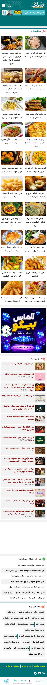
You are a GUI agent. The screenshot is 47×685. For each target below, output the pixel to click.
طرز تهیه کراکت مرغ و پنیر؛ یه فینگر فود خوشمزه (35, 195)
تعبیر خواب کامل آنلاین (34, 618)
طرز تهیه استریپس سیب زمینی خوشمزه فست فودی (11, 170)
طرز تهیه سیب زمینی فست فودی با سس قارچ (12, 116)
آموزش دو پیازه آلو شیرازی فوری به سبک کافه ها (35, 170)
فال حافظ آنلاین (37, 648)
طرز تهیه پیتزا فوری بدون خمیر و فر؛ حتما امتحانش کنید (11, 222)
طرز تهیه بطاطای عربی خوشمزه (35, 274)
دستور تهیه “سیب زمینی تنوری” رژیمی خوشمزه (12, 274)
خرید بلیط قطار (38, 642)
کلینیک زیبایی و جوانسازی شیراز (31, 612)
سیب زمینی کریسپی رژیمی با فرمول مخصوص (35, 249)
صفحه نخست (39, 666)
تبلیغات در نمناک (12, 666)
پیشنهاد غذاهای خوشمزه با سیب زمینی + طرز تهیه (35, 299)
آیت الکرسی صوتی (36, 654)
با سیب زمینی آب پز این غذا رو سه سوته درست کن (35, 89)
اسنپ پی (26, 642)
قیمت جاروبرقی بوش (25, 624)
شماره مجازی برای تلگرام (13, 618)
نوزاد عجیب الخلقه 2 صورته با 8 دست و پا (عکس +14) (25, 570)
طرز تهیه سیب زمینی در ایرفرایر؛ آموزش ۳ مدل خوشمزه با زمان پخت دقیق (11, 58)
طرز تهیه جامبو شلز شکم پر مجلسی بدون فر (12, 195)
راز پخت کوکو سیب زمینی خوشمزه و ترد (35, 116)
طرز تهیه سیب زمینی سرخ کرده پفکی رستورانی (11, 299)
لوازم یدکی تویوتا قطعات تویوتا (31, 636)
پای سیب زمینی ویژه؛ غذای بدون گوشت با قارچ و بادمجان (35, 143)
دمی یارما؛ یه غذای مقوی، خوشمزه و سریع (11, 141)
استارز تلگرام (10, 624)
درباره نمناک (26, 666)
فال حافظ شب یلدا (21, 648)
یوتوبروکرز (7, 648)
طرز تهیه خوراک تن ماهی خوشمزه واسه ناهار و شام (35, 55)
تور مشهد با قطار (10, 636)
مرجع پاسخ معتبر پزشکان (34, 630)
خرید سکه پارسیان (12, 642)
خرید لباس (11, 612)
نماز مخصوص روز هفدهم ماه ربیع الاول (30, 565)
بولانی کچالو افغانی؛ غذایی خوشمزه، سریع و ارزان (35, 222)
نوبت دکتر (40, 624)
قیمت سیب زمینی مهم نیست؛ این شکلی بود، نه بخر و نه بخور (12, 89)
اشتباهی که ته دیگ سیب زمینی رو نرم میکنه (11, 249)
